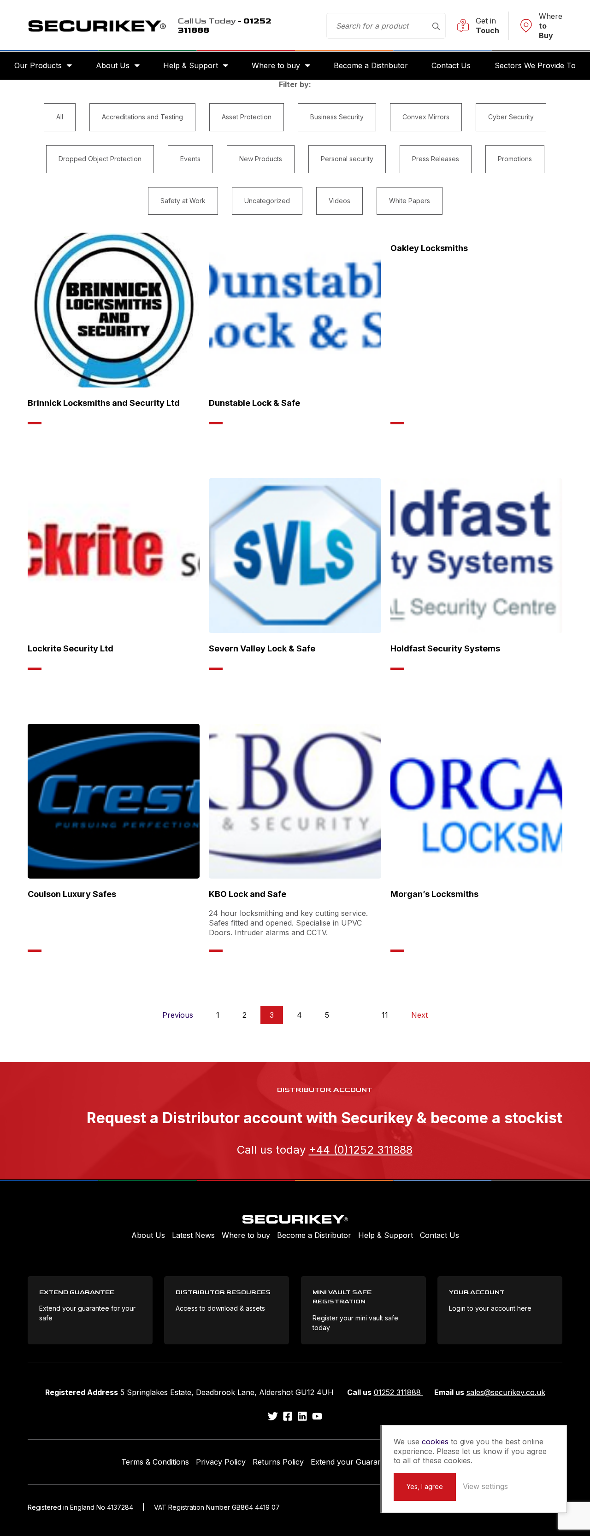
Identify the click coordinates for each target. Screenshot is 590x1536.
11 (385, 1015)
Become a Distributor (371, 65)
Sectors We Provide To (535, 65)
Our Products (38, 65)
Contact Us (451, 65)
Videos (339, 201)
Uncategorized (267, 201)
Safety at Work (183, 201)
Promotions (515, 159)
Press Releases (435, 159)
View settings (485, 1486)
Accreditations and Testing (142, 117)
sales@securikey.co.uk (505, 1392)
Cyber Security (511, 117)
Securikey (97, 26)
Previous (177, 1015)
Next (419, 1015)
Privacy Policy (221, 1461)
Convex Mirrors (425, 117)
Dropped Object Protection (100, 159)
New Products (260, 159)
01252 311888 (398, 1392)
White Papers (409, 201)
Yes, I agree (425, 1486)
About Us (113, 65)
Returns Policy (278, 1461)
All (59, 117)
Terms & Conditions (155, 1461)
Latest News (193, 1235)
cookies (435, 1441)
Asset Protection (246, 117)
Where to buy (276, 65)
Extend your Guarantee (352, 1461)
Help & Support (190, 65)
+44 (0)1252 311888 (361, 1149)
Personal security (347, 159)
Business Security (337, 117)
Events (190, 159)
